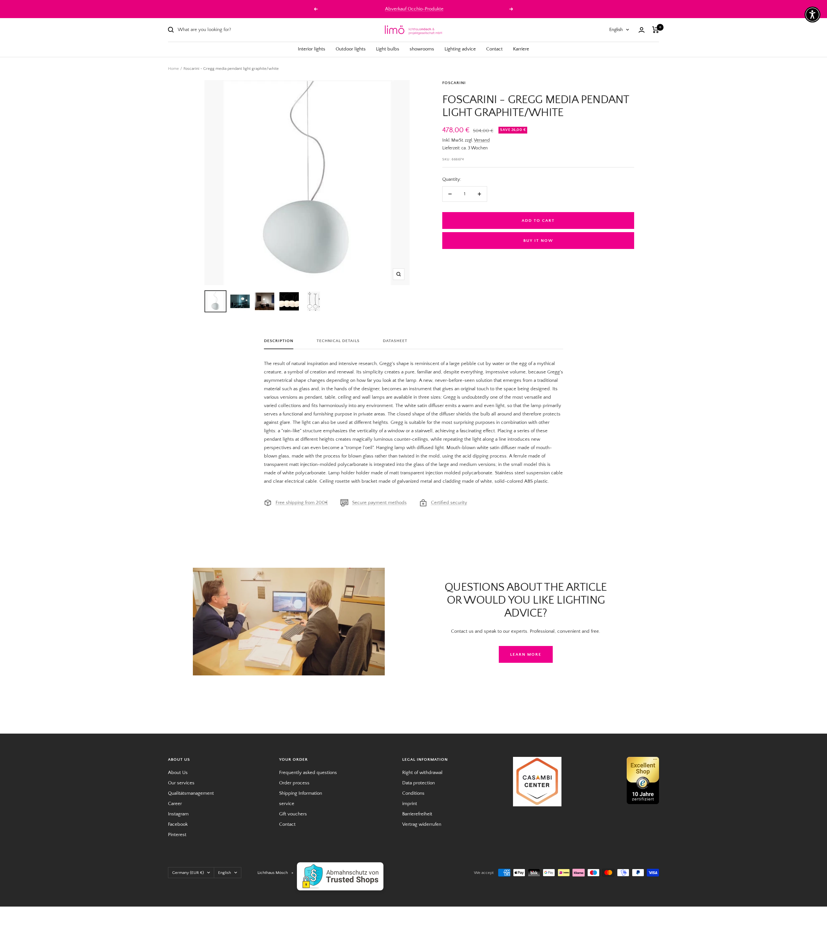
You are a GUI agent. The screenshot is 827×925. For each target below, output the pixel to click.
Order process (294, 783)
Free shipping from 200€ (302, 502)
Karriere (521, 49)
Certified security (449, 502)
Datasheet (395, 341)
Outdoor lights (351, 49)
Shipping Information (300, 793)
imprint (409, 803)
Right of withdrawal (422, 772)
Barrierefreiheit (417, 814)
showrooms (422, 49)
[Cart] (655, 30)
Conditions (413, 793)
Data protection (418, 783)
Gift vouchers (293, 814)
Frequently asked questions (308, 772)
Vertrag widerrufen (421, 824)
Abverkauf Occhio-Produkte (414, 9)
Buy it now (538, 240)
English (616, 29)
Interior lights (311, 49)
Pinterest (177, 834)
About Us (178, 772)
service (286, 803)
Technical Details (338, 341)
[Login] (641, 30)
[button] (812, 14)
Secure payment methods (379, 502)
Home (173, 68)
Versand (482, 140)
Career (175, 803)
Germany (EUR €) (188, 872)
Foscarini (454, 83)
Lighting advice (460, 49)
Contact (494, 49)
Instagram (178, 814)
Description (278, 341)
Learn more (525, 654)
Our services (181, 783)
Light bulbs (387, 49)
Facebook (178, 824)
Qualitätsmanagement (191, 793)
